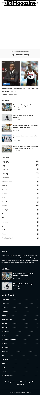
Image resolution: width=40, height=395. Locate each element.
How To (4, 206)
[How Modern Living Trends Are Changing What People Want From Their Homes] (7, 128)
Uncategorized (7, 238)
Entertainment (7, 182)
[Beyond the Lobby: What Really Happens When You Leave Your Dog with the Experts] (7, 148)
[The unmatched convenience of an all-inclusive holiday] (7, 138)
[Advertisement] (20, 27)
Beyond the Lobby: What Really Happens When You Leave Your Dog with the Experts (25, 147)
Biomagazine (17, 392)
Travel (4, 234)
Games (4, 194)
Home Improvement (9, 202)
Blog (3, 166)
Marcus (5, 94)
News (4, 214)
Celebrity (6, 83)
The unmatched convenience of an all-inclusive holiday (25, 137)
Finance (4, 190)
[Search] (36, 3)
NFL (3, 218)
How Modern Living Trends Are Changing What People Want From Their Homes (25, 126)
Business (5, 170)
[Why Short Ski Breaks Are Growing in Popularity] (7, 117)
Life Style (5, 210)
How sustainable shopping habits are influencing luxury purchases (23, 106)
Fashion (4, 186)
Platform (5, 222)
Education (5, 178)
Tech (3, 230)
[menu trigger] (4, 3)
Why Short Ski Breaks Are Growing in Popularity (23, 116)
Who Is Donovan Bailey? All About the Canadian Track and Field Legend (20, 90)
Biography (5, 162)
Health (4, 198)
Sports (4, 226)
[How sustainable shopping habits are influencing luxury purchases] (7, 107)
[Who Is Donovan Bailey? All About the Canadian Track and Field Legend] (20, 73)
